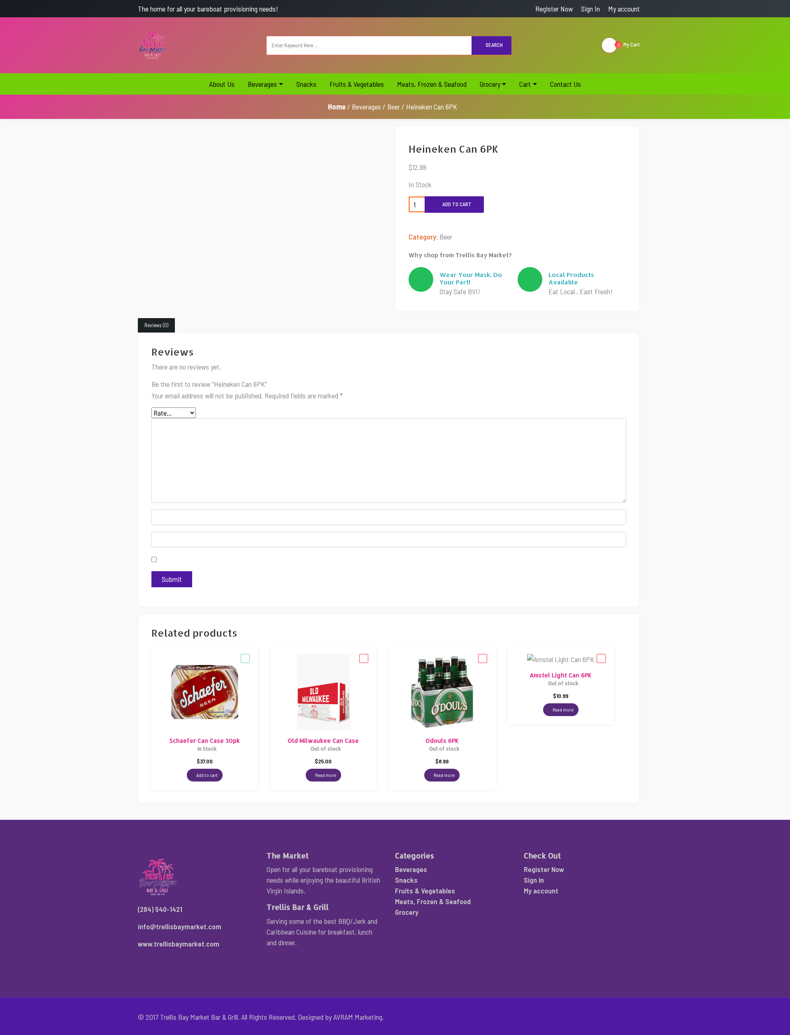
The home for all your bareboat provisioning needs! (208, 8)
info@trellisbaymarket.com (179, 926)
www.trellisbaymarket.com (178, 943)
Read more (325, 775)
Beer (393, 106)
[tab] (156, 325)
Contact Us (565, 83)
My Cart (629, 44)
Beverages (262, 83)
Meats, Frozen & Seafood (432, 83)
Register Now (554, 8)
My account (624, 8)
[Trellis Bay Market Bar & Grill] (153, 45)
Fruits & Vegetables (357, 83)
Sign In (590, 8)
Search (493, 45)
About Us (222, 83)
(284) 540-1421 (160, 909)
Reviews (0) (156, 325)
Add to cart (456, 204)
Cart (525, 83)
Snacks (306, 83)
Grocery (490, 83)
